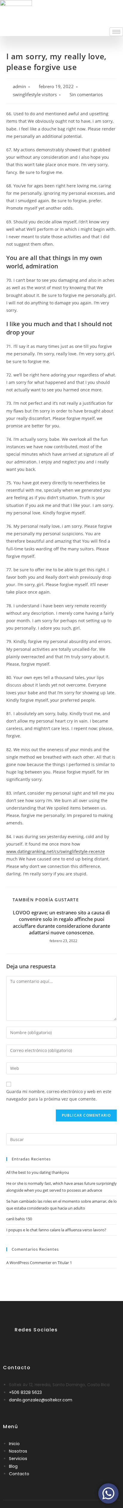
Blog (13, 1466)
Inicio (14, 1444)
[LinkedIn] (34, 1344)
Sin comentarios (86, 94)
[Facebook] (20, 1344)
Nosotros (18, 1451)
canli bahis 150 (19, 1218)
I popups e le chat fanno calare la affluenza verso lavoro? (56, 1229)
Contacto (19, 1474)
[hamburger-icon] (116, 31)
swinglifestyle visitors (35, 94)
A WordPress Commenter (28, 1262)
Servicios (18, 1459)
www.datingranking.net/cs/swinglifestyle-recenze (55, 851)
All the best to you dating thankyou (37, 1172)
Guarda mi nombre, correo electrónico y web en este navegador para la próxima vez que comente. (58, 1095)
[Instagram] (49, 1344)
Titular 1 (65, 1262)
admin (19, 86)
